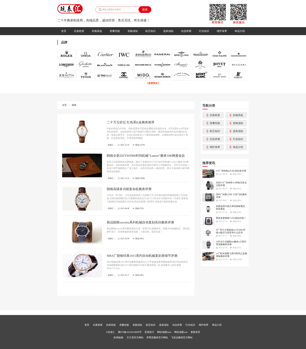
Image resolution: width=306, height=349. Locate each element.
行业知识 (204, 31)
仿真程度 (79, 31)
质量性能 (115, 31)
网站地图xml (181, 332)
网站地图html (164, 332)
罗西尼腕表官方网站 (157, 337)
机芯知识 (150, 31)
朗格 (74, 105)
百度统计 (150, 332)
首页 (63, 31)
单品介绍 (240, 31)
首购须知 (132, 31)
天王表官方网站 (135, 337)
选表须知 (168, 31)
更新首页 (195, 332)
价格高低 (97, 31)
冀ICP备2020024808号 (130, 332)
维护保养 (222, 31)
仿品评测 (186, 31)
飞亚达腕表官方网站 (182, 337)
